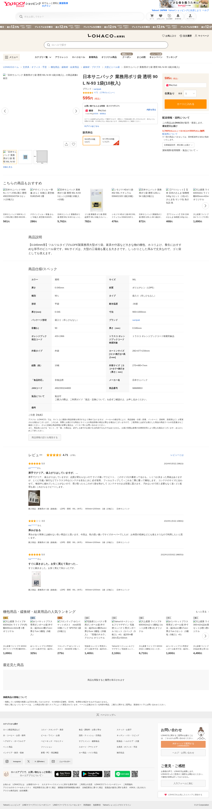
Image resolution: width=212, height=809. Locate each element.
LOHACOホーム (11, 67)
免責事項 (97, 805)
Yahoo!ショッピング (11, 805)
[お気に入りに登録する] (74, 144)
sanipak (136, 320)
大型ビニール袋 (112, 67)
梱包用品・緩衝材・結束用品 (65, 67)
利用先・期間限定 (100, 113)
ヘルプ (205, 10)
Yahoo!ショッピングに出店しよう (184, 10)
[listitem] (22, 730)
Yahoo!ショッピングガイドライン (117, 805)
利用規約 (87, 805)
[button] (190, 93)
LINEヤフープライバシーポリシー (36, 805)
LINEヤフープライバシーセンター (67, 805)
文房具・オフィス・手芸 (35, 67)
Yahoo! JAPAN (159, 10)
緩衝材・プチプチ (91, 67)
